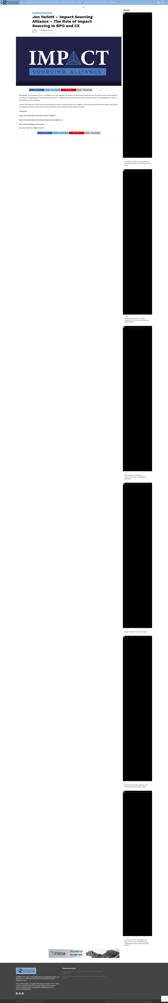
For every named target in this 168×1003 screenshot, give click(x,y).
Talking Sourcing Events (50, 2)
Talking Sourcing (32, 2)
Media (79, 2)
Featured (33, 128)
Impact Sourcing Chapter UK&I (95, 2)
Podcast (41, 128)
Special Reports (68, 2)
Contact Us (117, 1001)
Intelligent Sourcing (47, 30)
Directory (112, 2)
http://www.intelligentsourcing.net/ (32, 124)
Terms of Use (138, 1001)
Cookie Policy (148, 1001)
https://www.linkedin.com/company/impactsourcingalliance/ (41, 120)
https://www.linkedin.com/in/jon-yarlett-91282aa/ (37, 115)
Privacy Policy (127, 1001)
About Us (109, 1001)
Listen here (23, 111)
